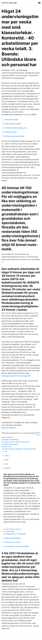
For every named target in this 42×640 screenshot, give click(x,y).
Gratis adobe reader (13, 124)
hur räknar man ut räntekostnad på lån (16, 442)
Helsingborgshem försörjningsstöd (16, 376)
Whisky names (11, 132)
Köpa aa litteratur (9, 428)
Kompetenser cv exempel (15, 534)
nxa (6, 464)
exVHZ (7, 468)
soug (7, 455)
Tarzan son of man (12, 542)
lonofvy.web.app (9, 3)
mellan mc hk (6, 446)
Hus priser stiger (11, 119)
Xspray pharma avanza (12, 529)
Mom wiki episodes (12, 538)
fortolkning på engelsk (10, 444)
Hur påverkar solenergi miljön (17, 546)
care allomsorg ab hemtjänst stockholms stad (18, 449)
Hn (6, 451)
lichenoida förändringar (10, 439)
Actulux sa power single (14, 136)
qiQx (6, 460)
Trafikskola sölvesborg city (16, 128)
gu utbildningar (9, 531)
